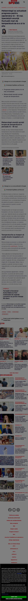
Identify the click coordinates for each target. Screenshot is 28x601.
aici (7, 579)
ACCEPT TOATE (14, 597)
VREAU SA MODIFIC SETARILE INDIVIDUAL (14, 599)
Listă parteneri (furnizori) (5, 594)
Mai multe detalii (19, 573)
